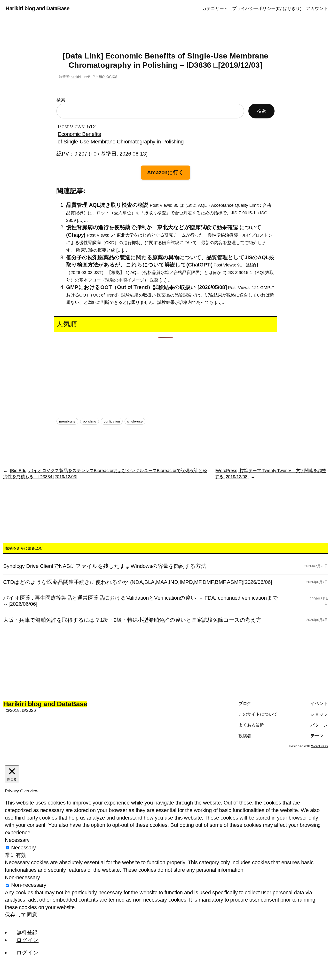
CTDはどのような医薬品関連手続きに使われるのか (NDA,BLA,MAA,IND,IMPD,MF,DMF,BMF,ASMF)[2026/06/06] (137, 582)
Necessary (23, 848)
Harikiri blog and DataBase (37, 8)
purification (111, 421)
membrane (67, 421)
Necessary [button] (17, 840)
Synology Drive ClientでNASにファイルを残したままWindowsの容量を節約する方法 (104, 566)
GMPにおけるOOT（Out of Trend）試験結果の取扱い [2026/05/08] (146, 287)
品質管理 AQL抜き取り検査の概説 (107, 205)
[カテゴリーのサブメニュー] (226, 8)
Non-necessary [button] (22, 877)
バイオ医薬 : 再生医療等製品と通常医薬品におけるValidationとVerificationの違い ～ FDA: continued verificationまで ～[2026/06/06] (140, 601)
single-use (135, 421)
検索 (60, 100)
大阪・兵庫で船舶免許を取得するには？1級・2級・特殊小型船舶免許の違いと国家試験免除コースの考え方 (132, 620)
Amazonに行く (165, 172)
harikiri (75, 77)
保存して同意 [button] (21, 915)
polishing (89, 421)
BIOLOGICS (108, 77)
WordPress (319, 746)
